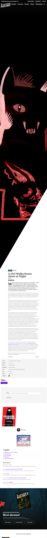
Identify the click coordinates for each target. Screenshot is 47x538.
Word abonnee (31, 1)
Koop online (29, 522)
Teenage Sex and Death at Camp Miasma (14, 469)
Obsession (6, 457)
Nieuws (32, 4)
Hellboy (11, 482)
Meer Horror (4, 382)
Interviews (20, 4)
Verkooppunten (19, 522)
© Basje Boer (10, 356)
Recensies (13, 4)
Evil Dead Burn (7, 455)
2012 (10, 464)
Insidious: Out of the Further (10, 452)
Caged (7, 473)
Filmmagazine (39, 4)
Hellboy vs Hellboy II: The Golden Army (18, 477)
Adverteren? (38, 1)
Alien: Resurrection (8, 458)
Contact (44, 1)
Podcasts (27, 4)
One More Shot (7, 453)
